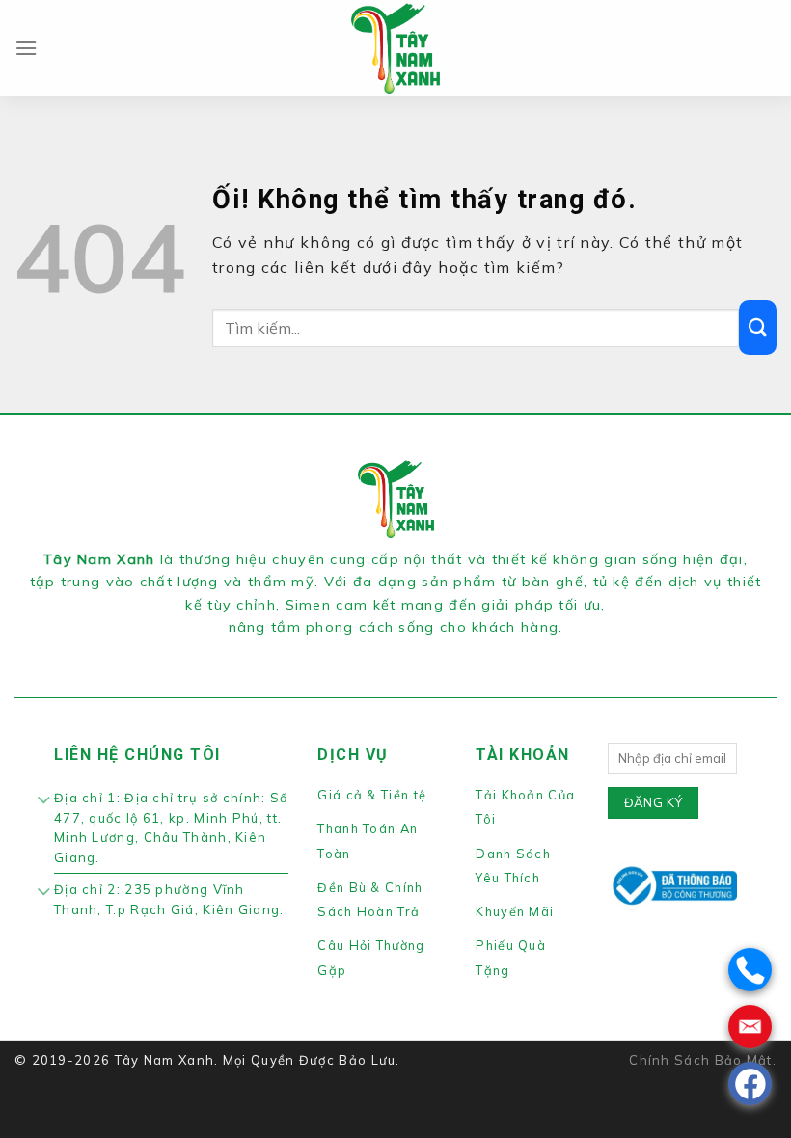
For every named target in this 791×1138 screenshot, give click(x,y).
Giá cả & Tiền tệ (371, 794)
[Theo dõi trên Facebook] (360, 651)
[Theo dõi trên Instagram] (384, 651)
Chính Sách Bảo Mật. (703, 1060)
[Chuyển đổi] (44, 802)
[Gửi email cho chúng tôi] (429, 651)
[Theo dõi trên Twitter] (407, 651)
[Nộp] (758, 327)
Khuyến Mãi (515, 911)
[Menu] (26, 47)
